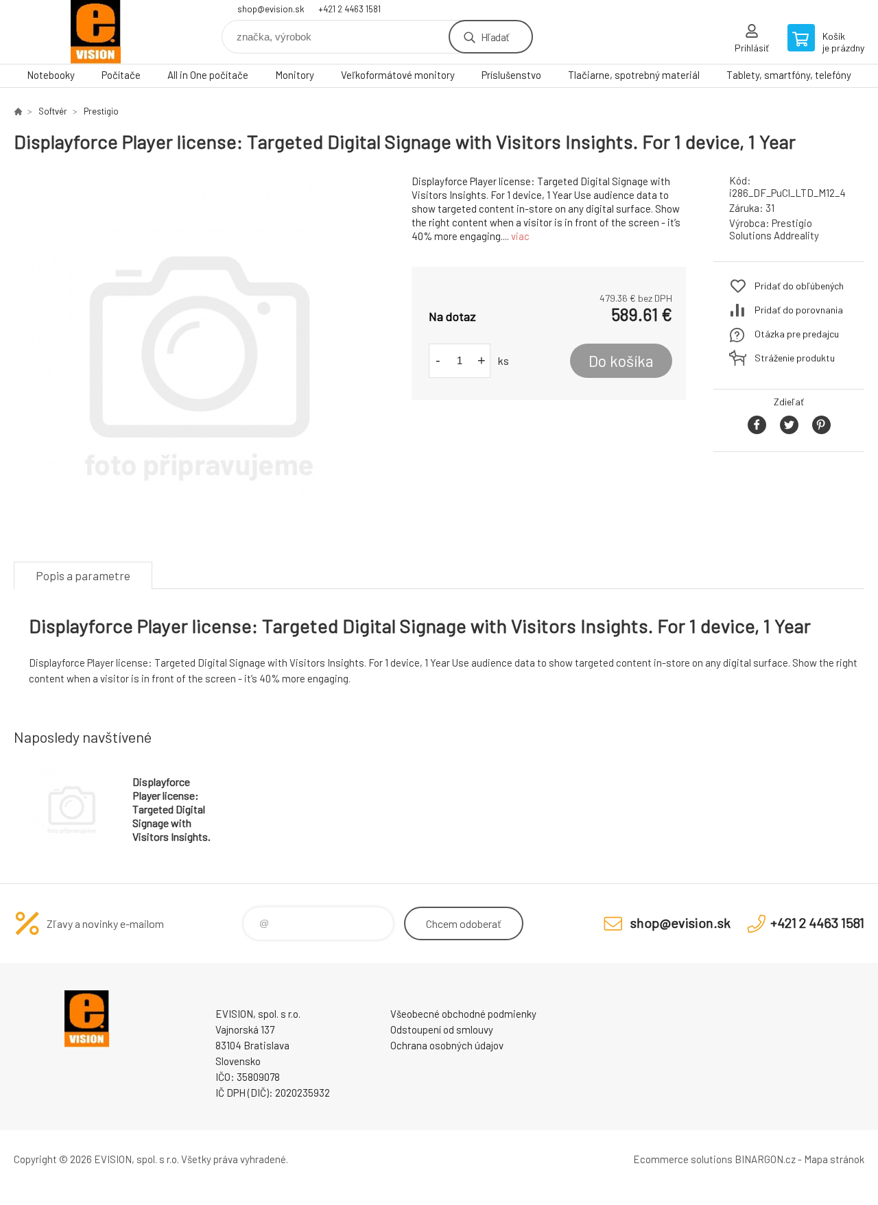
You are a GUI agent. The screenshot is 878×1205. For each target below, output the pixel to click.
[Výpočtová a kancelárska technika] (18, 111)
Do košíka (621, 360)
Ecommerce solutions (683, 1159)
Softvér (52, 111)
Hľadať (495, 36)
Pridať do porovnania (799, 309)
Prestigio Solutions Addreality (774, 229)
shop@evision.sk (271, 8)
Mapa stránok (834, 1159)
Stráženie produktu (795, 357)
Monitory (294, 75)
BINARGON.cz (765, 1159)
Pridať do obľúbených (799, 285)
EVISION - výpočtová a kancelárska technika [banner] (96, 32)
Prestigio (101, 111)
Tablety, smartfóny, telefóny (788, 75)
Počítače (121, 75)
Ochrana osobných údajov (446, 1045)
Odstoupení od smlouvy (441, 1029)
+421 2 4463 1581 (349, 8)
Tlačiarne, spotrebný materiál (634, 75)
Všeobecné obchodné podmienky (463, 1013)
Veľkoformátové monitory (398, 75)
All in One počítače (207, 75)
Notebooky (51, 75)
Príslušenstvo (511, 75)
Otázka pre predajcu (797, 333)
